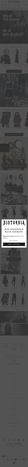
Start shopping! (14, 244)
